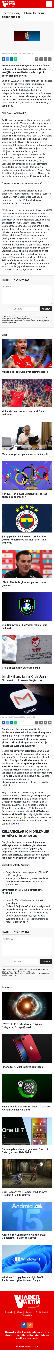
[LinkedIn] (11, 59)
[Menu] (49, 4)
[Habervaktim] (8, 3)
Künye (19, 1312)
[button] (41, 59)
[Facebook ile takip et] (24, 1325)
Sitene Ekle (27, 1315)
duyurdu (15, 823)
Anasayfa (9, 1312)
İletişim (29, 1312)
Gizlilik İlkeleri (42, 1312)
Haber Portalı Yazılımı (28, 1346)
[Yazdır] (36, 59)
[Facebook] (3, 59)
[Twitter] (7, 59)
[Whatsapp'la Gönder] (15, 59)
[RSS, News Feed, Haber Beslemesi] (30, 1325)
